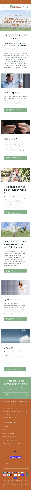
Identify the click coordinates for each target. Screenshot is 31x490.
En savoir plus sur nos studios (13, 158)
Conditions (6, 430)
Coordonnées (17, 486)
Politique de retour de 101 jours (11, 443)
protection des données (10, 436)
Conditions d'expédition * (10, 440)
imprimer (5, 426)
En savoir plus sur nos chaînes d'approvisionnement (13, 212)
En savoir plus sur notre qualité (13, 318)
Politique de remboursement (18, 482)
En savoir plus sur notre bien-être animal (15, 270)
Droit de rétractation (9, 433)
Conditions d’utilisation (23, 484)
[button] (3, 6)
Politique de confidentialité (10, 484)
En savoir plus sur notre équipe (13, 109)
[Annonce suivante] (28, 2)
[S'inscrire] (26, 394)
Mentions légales (25, 486)
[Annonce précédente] (2, 2)
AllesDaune (9, 480)
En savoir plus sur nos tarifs (14, 369)
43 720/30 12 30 (22, 411)
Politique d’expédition (8, 486)
